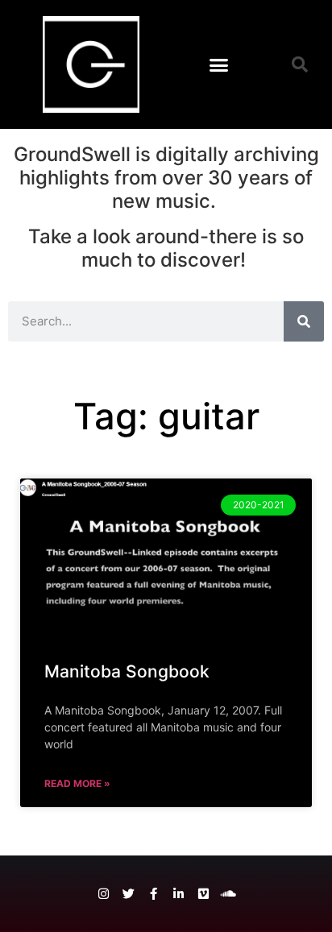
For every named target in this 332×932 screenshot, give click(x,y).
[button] (218, 64)
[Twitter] (128, 894)
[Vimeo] (203, 894)
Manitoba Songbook (127, 671)
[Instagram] (104, 894)
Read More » (77, 783)
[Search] (304, 321)
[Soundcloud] (228, 894)
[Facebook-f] (153, 894)
